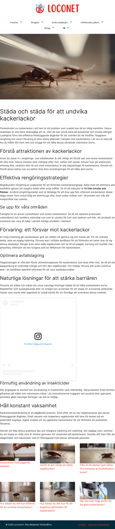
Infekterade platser (90, 22)
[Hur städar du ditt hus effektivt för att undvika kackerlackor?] (17, 492)
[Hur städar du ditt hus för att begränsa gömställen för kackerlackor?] (57, 492)
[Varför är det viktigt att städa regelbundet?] (57, 453)
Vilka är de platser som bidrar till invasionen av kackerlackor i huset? (97, 469)
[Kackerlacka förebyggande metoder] (17, 452)
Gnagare (35, 22)
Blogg (47, 28)
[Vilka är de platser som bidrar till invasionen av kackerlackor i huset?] (97, 453)
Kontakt (82, 524)
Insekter (14, 22)
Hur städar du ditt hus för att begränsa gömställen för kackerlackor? (56, 507)
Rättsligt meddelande (98, 524)
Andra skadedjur (60, 22)
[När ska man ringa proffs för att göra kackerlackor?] (97, 490)
